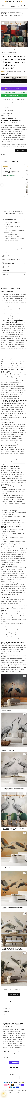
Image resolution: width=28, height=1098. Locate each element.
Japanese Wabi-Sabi (10, 415)
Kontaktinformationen (11, 1094)
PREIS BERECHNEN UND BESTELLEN (14, 81)
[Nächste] (26, 184)
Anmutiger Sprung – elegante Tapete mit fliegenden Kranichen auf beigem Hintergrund (13, 949)
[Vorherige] (1, 184)
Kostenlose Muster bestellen (14, 95)
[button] (2, 6)
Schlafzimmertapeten (7, 440)
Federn (6, 516)
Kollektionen (6, 1011)
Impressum (20, 1094)
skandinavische (11, 478)
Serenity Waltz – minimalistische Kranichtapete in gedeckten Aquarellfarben (13, 749)
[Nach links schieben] (10, 49)
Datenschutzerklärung (11, 1092)
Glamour (6, 537)
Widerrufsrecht (23, 1090)
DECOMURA (7, 1090)
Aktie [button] (4, 154)
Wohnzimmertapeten (19, 463)
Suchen (5, 1005)
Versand (22, 1092)
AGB (18, 1092)
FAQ (4, 1014)
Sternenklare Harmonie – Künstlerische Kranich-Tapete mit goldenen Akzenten (13, 789)
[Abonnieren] (23, 1057)
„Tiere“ (24, 667)
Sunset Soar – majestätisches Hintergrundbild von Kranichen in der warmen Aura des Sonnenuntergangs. (13, 909)
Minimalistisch (8, 533)
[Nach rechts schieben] (17, 49)
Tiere (5, 520)
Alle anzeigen (14, 994)
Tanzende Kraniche (6, 710)
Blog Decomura (7, 1008)
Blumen (6, 524)
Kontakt (5, 1018)
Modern (6, 541)
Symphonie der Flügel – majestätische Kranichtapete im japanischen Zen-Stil (11, 988)
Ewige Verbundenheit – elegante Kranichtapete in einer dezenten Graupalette (13, 829)
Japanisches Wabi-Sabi (11, 512)
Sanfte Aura (7, 522)
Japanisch (7, 529)
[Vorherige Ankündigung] (2, 1)
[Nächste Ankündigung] (25, 1)
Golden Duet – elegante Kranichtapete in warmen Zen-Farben (13, 868)
